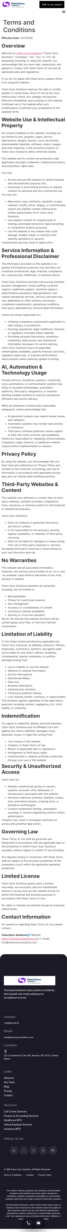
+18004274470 (11, 1023)
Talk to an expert (52, 4)
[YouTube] (53, 1150)
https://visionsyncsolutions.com (20, 938)
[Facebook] (24, 1150)
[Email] (38, 1223)
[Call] (28, 1223)
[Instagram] (33, 1150)
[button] (63, 11)
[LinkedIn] (14, 1150)
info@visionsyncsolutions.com (18, 1037)
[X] (43, 1150)
